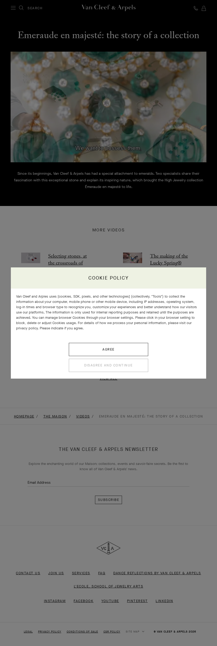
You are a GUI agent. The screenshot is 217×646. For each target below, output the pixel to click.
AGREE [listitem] (108, 349)
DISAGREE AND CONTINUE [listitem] (108, 365)
